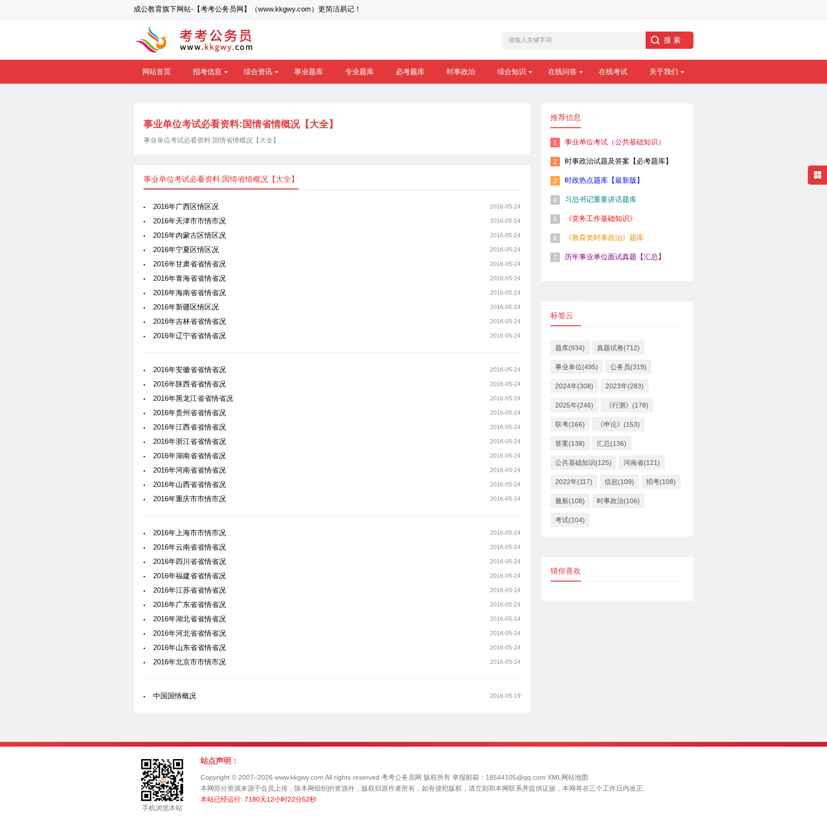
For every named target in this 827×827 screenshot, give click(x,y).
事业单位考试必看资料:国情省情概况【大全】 (241, 124)
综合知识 (511, 71)
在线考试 (613, 71)
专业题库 (359, 71)
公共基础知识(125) (583, 462)
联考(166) (570, 424)
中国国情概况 (174, 696)
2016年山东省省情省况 (189, 647)
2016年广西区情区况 (186, 206)
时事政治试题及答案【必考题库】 (618, 161)
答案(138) (570, 443)
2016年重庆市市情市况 (189, 499)
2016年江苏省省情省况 (189, 590)
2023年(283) (624, 386)
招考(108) (661, 481)
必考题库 (410, 71)
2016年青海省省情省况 (189, 278)
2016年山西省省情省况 (189, 484)
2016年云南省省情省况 (189, 547)
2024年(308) (574, 386)
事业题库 (308, 71)
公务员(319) (628, 367)
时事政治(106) (618, 501)
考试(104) (570, 520)
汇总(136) (611, 443)
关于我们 (663, 71)
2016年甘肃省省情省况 (189, 264)
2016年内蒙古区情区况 (189, 235)
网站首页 (156, 71)
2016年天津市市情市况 (189, 221)
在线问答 (562, 71)
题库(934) (570, 348)
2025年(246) (574, 405)
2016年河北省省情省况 (189, 633)
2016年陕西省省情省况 (189, 384)
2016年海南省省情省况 (189, 292)
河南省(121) (642, 462)
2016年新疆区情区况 (186, 307)
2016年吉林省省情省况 (189, 321)
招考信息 (207, 71)
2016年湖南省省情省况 (189, 456)
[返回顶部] (807, 693)
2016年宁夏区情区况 (186, 249)
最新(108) (570, 501)
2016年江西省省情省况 (189, 427)
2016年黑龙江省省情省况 (193, 398)
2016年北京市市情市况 (189, 662)
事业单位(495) (576, 367)
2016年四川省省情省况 (189, 561)
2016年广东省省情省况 (189, 604)
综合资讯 (258, 71)
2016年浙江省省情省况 (189, 441)
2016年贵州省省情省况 (189, 412)
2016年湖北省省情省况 (189, 619)
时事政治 (461, 71)
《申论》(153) (618, 424)
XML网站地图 (568, 777)
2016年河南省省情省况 (189, 470)
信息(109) (619, 481)
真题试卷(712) (618, 348)
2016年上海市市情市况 (189, 533)
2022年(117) (573, 481)
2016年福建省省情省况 (189, 576)
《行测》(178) (626, 405)
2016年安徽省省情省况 (189, 369)
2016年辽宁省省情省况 (189, 335)
